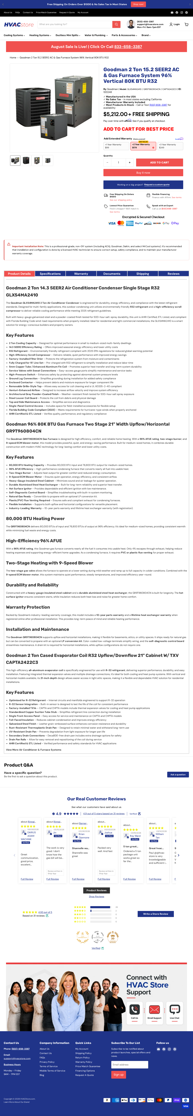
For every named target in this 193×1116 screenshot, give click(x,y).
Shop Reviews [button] (96, 896)
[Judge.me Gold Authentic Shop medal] (83, 937)
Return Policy (82, 1057)
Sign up (119, 1074)
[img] (28, 826)
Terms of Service (49, 1066)
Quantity (108, 155)
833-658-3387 (128, 46)
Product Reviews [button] (97, 890)
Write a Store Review (155, 913)
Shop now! (138, 4)
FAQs (17, 12)
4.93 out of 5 (45, 912)
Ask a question (178, 774)
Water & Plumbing (95, 35)
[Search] (116, 24)
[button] (15, 160)
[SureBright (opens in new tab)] (179, 138)
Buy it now (143, 173)
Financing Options (85, 1070)
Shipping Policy (83, 1053)
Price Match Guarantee (46, 12)
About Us (8, 12)
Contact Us (28, 12)
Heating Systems (39, 35)
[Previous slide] (14, 855)
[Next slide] (178, 855)
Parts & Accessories (124, 35)
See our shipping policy (121, 200)
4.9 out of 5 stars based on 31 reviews (104, 813)
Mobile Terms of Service (52, 1070)
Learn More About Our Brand (16, 1102)
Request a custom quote (156, 184)
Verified (96, 948)
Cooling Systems (14, 35)
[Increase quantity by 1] (130, 162)
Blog (42, 1075)
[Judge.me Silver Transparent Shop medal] (98, 937)
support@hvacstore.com (17, 1058)
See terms (177, 197)
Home (13, 57)
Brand (145, 35)
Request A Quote (67, 12)
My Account (83, 12)
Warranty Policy (83, 1061)
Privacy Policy (47, 1061)
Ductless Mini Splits (67, 35)
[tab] (19, 274)
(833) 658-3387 (158, 105)
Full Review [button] (27, 879)
